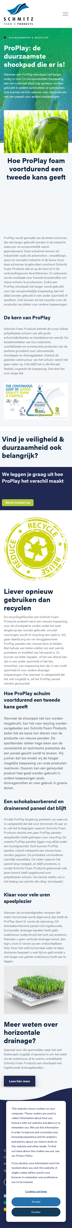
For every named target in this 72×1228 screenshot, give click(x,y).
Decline (36, 1212)
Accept (36, 1201)
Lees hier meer (19, 1081)
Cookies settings (36, 1191)
